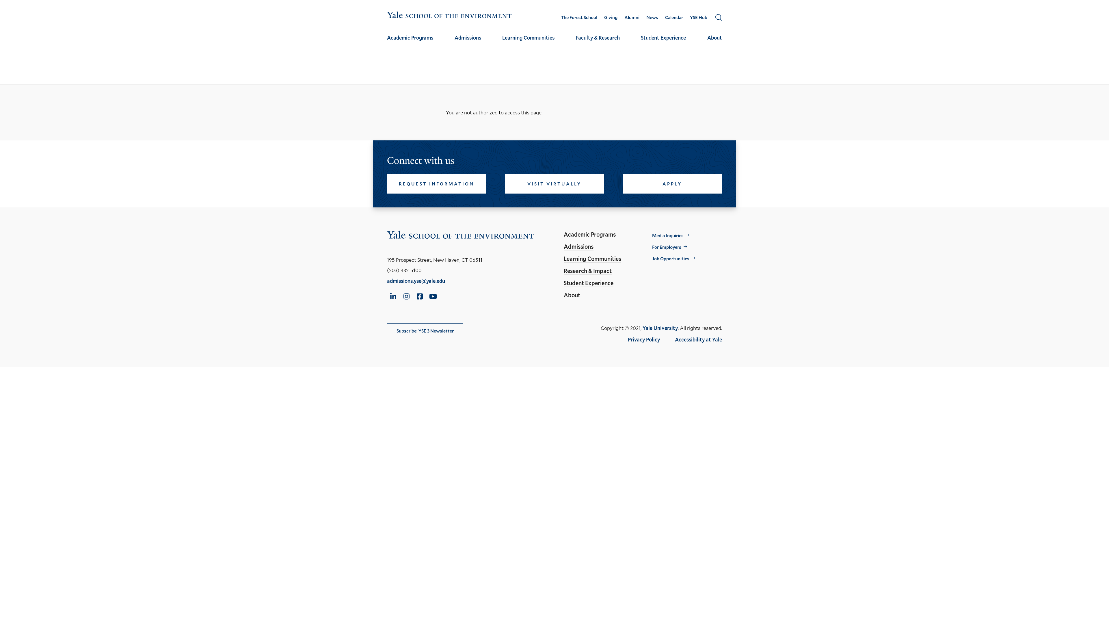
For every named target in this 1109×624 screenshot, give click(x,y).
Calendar (674, 17)
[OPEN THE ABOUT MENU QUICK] (714, 42)
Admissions (468, 37)
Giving (610, 17)
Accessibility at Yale (698, 339)
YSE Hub (698, 17)
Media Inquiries (668, 235)
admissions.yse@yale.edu (416, 280)
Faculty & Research (598, 37)
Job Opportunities (670, 258)
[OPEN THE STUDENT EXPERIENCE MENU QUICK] (663, 42)
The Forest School (579, 17)
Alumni (631, 17)
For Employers (666, 247)
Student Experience (663, 37)
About (714, 37)
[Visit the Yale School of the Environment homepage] (449, 16)
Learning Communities (528, 37)
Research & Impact (588, 270)
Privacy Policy (644, 339)
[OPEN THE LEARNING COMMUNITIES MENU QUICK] (528, 42)
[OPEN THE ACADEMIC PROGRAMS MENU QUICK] (410, 42)
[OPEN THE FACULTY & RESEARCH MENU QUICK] (597, 42)
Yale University (660, 327)
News (652, 17)
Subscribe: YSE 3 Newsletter (425, 331)
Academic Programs (410, 37)
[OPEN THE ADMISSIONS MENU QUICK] (467, 42)
